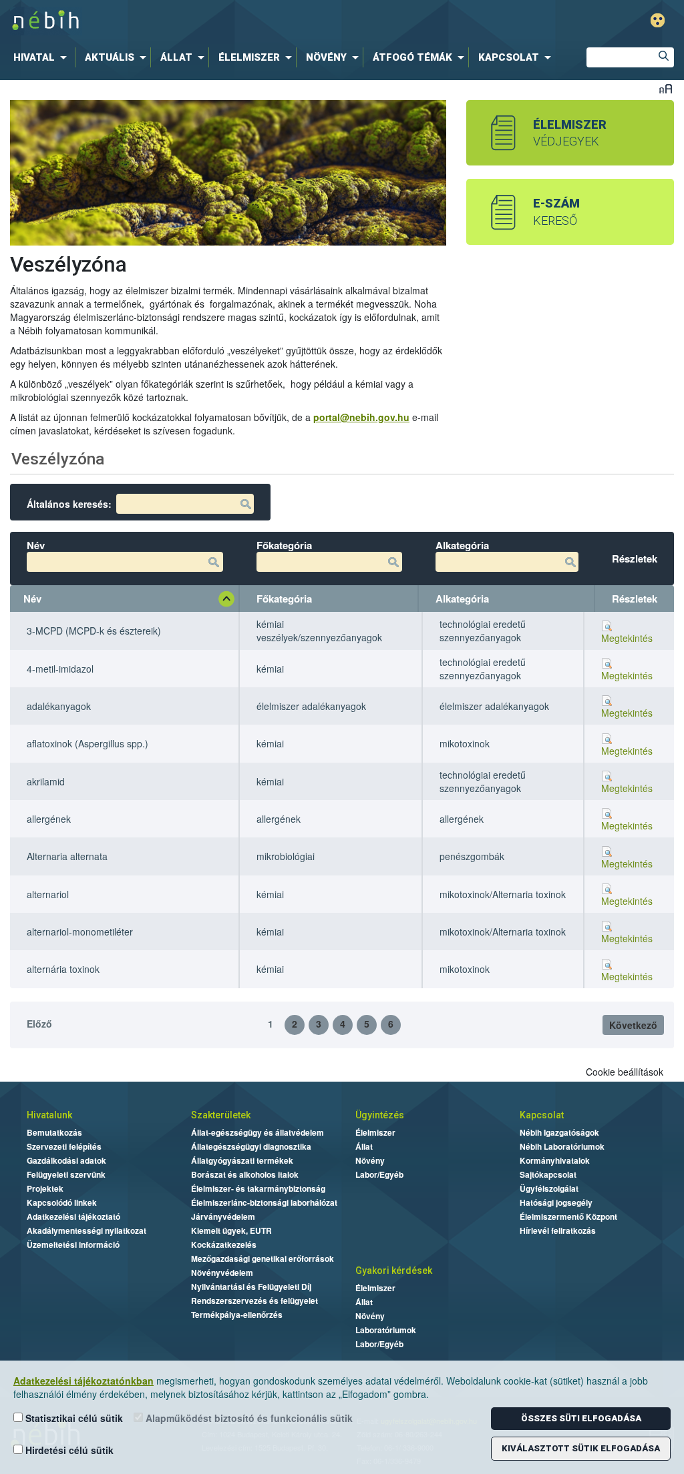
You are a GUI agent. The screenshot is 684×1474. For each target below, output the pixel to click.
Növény (370, 1160)
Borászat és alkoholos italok (245, 1174)
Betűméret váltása (665, 88)
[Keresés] (664, 57)
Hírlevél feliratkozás (558, 1230)
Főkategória (284, 598)
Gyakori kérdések (393, 1270)
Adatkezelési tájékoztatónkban (83, 1380)
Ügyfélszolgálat (549, 1188)
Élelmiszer (375, 1132)
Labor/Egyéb (379, 1174)
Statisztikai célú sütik (73, 1418)
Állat (364, 1146)
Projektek (45, 1188)
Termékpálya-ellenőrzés (237, 1315)
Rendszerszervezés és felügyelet (254, 1301)
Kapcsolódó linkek (62, 1202)
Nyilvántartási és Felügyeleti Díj (251, 1286)
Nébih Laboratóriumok (562, 1146)
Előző (39, 1023)
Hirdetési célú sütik (68, 1450)
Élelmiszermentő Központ (568, 1216)
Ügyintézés (379, 1115)
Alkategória (462, 598)
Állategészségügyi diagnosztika (251, 1146)
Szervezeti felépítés (64, 1146)
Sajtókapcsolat (548, 1174)
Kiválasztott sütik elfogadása (581, 1448)
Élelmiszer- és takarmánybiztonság (258, 1188)
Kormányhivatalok (555, 1160)
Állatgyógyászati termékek (242, 1160)
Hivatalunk (49, 1115)
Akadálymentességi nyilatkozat (86, 1230)
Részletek (634, 598)
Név (32, 598)
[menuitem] (42, 57)
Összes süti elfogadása (581, 1418)
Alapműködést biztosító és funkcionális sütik (248, 1418)
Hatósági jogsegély (556, 1202)
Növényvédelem (222, 1272)
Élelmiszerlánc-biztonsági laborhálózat (264, 1202)
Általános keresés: (69, 503)
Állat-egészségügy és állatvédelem (257, 1132)
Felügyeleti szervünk (66, 1174)
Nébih (206, 21)
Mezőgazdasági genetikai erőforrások (262, 1258)
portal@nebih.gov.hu (361, 417)
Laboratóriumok (385, 1330)
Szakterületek (220, 1115)
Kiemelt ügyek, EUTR (231, 1230)
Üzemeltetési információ (73, 1244)
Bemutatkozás (54, 1132)
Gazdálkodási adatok (66, 1160)
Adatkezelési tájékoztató (73, 1216)
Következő (633, 1025)
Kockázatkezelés (223, 1244)
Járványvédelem (223, 1216)
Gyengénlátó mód (658, 20)
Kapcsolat (542, 1115)
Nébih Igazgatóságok (559, 1132)
